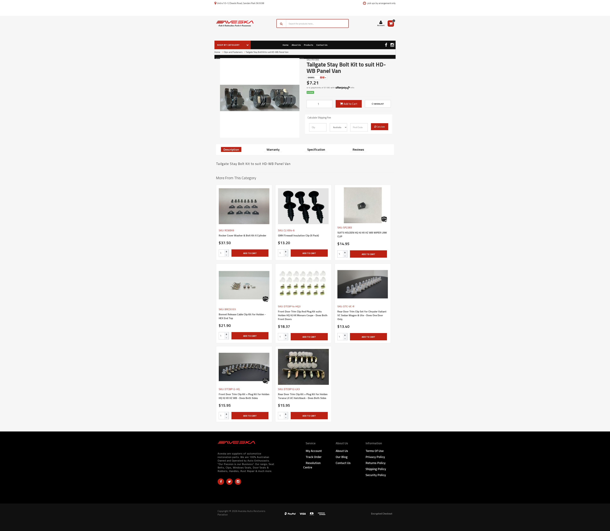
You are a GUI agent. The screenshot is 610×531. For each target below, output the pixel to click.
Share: (311, 77)
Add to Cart (350, 104)
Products (308, 45)
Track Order (314, 456)
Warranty (273, 149)
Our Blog (342, 456)
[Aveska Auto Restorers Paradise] (235, 23)
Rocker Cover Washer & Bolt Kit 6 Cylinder (242, 235)
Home (285, 45)
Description (231, 149)
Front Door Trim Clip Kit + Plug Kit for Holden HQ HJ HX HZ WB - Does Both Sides (244, 396)
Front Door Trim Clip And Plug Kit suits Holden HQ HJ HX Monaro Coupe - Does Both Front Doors (302, 315)
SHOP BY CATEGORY (228, 45)
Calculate (380, 126)
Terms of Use (375, 450)
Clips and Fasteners (233, 52)
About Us (296, 45)
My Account (314, 450)
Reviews (358, 149)
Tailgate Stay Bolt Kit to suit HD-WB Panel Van (267, 52)
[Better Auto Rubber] (384, 219)
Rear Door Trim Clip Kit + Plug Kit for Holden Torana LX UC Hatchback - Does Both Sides (303, 396)
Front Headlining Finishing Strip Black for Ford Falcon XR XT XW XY (27, 518)
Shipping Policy (376, 468)
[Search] (281, 23)
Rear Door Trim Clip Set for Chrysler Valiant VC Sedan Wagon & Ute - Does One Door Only (361, 315)
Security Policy (376, 474)
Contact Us (321, 45)
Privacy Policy (375, 456)
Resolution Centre (312, 465)
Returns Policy (376, 462)
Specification (316, 149)
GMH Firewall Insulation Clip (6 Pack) (298, 235)
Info (352, 87)
